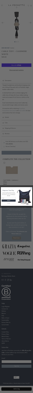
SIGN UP (8, 200)
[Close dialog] (31, 188)
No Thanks (8, 203)
